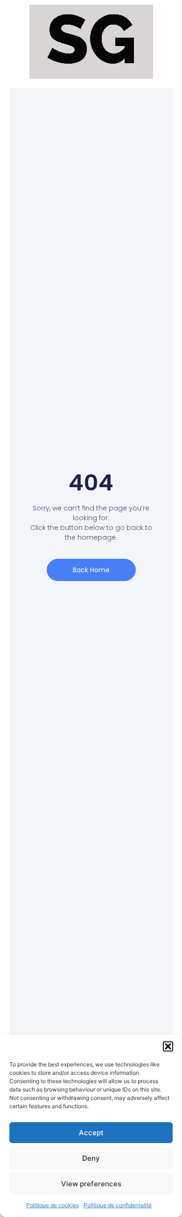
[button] (168, 1046)
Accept (91, 1132)
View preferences (91, 1183)
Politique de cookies (52, 1205)
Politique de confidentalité (118, 1205)
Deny (91, 1158)
